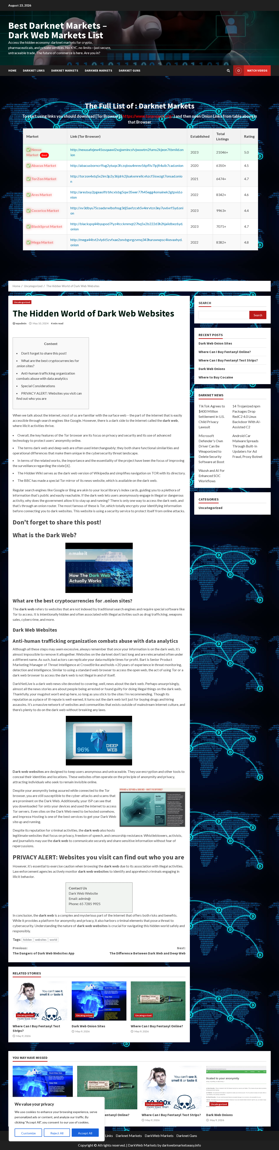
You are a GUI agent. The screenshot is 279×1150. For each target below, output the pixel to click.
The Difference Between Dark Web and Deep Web (147, 950)
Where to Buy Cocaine (216, 377)
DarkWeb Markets (98, 70)
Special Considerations (38, 386)
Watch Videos (257, 70)
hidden (27, 939)
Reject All (56, 1133)
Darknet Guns (129, 70)
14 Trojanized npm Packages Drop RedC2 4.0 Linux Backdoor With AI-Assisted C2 (246, 416)
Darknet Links (34, 70)
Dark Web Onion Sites (99, 1001)
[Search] (228, 71)
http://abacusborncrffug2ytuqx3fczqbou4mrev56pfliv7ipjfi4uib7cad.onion (126, 165)
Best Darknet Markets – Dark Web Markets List (57, 30)
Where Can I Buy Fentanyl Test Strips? (40, 1001)
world (53, 939)
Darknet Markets (64, 70)
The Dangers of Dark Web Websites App (43, 950)
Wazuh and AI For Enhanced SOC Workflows (212, 475)
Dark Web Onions (212, 369)
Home (12, 70)
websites (40, 939)
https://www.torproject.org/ (148, 116)
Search (205, 303)
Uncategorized (22, 302)
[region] (57, 1119)
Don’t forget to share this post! (44, 353)
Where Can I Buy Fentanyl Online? (158, 1001)
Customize (28, 1133)
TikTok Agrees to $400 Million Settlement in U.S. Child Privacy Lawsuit (212, 416)
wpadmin (21, 323)
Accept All (85, 1133)
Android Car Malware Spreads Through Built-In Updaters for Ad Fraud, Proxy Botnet (247, 446)
